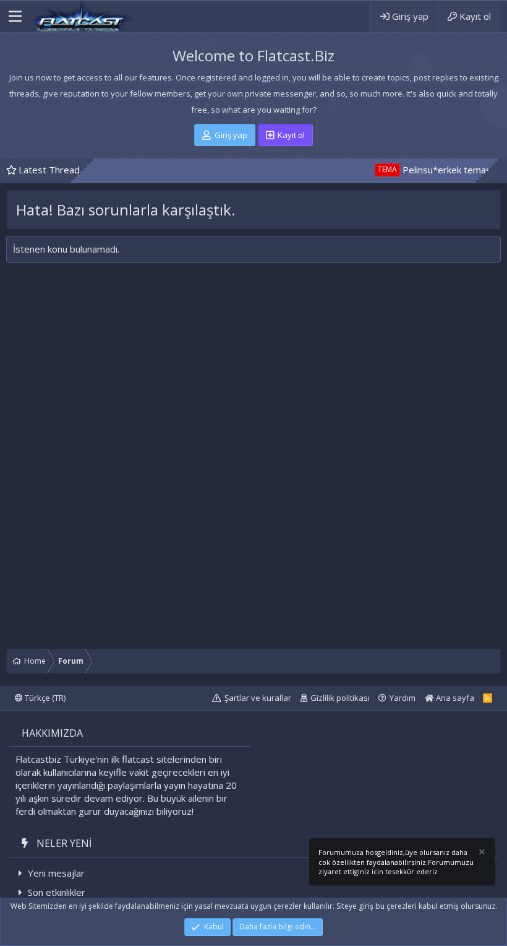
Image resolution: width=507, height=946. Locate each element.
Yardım (402, 697)
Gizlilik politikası (340, 697)
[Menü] (15, 16)
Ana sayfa (454, 697)
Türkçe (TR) (44, 697)
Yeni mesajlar (56, 873)
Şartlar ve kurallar (257, 697)
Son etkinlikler (56, 892)
